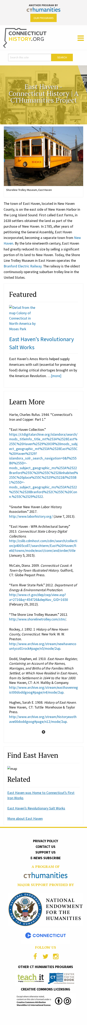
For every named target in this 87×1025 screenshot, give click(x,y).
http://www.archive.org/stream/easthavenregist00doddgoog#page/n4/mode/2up (43, 690)
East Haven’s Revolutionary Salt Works (36, 808)
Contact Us (45, 846)
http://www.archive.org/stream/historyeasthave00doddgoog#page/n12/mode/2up (42, 719)
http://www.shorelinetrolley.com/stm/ (37, 619)
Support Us (45, 852)
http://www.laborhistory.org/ (31, 516)
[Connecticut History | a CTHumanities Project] (25, 38)
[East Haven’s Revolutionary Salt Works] (24, 320)
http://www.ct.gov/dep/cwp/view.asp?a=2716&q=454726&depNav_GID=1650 (38, 597)
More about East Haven (25, 818)
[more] (56, 376)
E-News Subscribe (46, 858)
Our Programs (44, 18)
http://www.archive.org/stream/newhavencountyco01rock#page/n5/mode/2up (42, 646)
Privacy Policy (45, 841)
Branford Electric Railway (22, 266)
